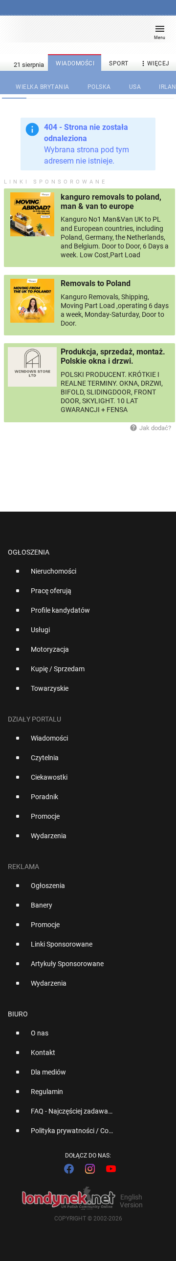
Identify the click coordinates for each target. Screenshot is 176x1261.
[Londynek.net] (83, 33)
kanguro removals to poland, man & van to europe (111, 201)
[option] (84, 575)
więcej (154, 63)
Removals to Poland (96, 283)
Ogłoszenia (28, 552)
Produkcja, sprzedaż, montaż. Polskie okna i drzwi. (113, 356)
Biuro (18, 1014)
